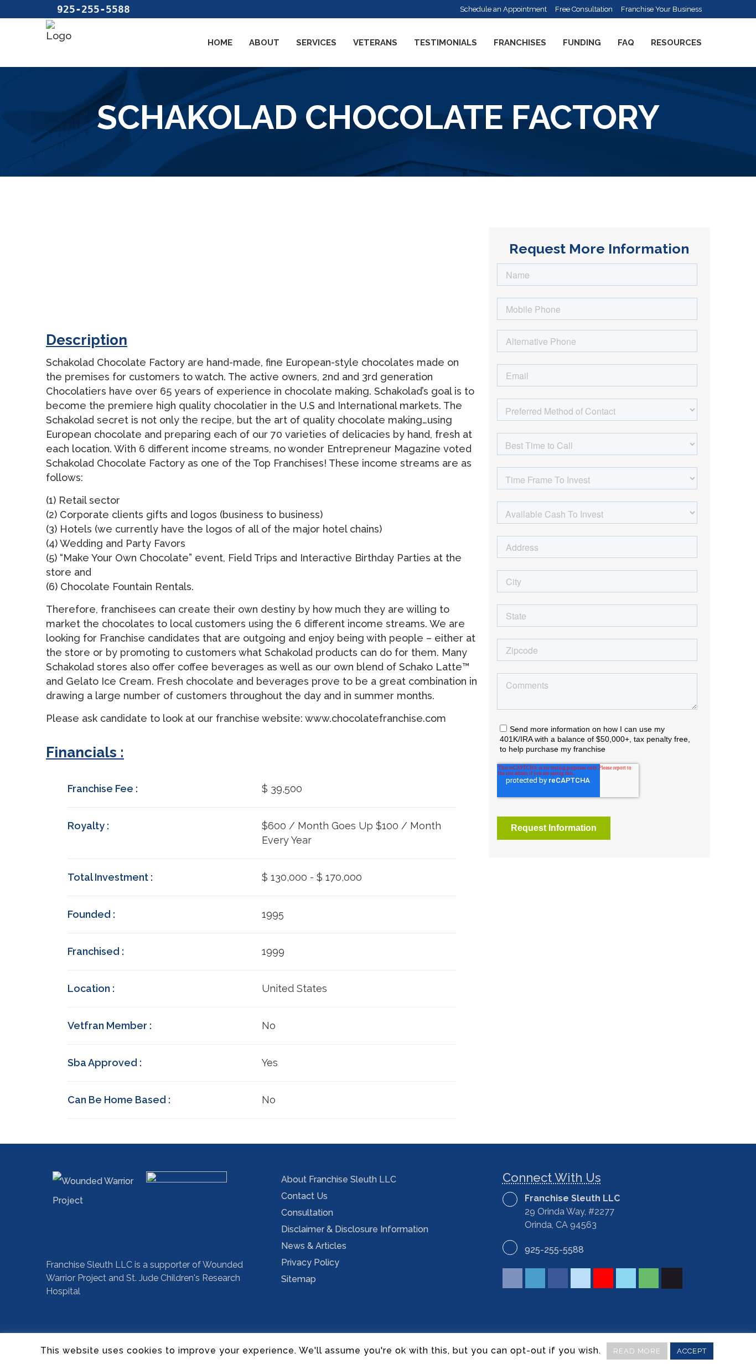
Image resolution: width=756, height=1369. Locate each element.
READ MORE (637, 1351)
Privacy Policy (310, 1262)
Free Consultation (584, 9)
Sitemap (298, 1279)
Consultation (307, 1212)
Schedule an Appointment (503, 9)
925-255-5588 (554, 1249)
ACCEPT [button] (692, 1351)
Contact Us (304, 1196)
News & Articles (313, 1246)
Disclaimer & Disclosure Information (354, 1229)
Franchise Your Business (661, 9)
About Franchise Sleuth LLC (338, 1179)
